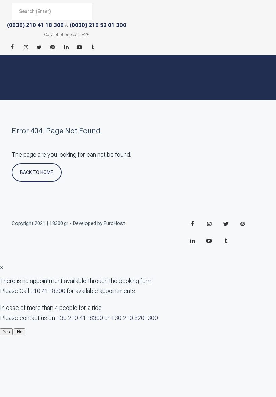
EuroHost (114, 223)
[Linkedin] (66, 47)
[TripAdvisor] (93, 47)
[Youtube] (79, 47)
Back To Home (37, 172)
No (19, 331)
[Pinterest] (52, 47)
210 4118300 (47, 290)
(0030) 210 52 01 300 (98, 25)
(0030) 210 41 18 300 (35, 25)
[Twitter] (39, 47)
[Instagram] (26, 47)
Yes (6, 331)
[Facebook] (12, 47)
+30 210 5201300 (134, 317)
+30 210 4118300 (79, 317)
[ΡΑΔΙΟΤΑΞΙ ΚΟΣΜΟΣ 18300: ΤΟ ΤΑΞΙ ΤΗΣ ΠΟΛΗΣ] (32, 77)
